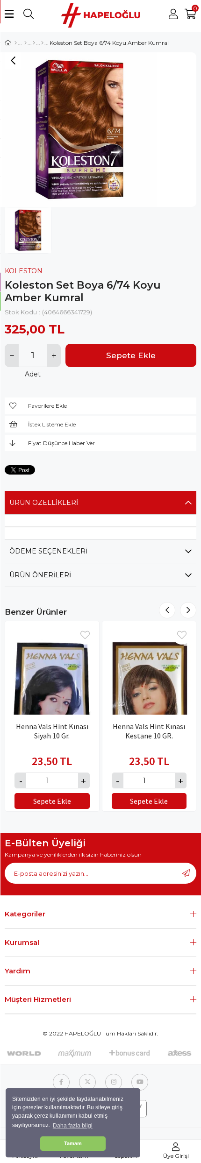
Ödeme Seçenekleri (48, 551)
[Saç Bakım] (34, 43)
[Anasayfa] (15, 43)
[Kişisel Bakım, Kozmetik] (25, 43)
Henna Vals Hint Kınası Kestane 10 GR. (149, 731)
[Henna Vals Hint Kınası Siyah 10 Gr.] (52, 668)
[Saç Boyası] (42, 43)
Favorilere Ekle (85, 635)
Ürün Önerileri (40, 575)
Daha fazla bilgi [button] (73, 1125)
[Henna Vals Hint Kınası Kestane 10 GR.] (149, 668)
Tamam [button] (73, 1143)
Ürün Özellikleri (43, 502)
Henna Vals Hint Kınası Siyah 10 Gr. (52, 731)
